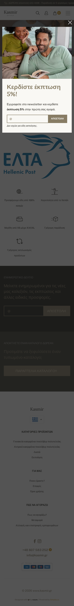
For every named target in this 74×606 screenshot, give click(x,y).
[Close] (69, 22)
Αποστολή (57, 118)
